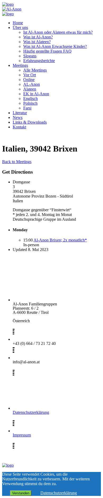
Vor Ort (29, 75)
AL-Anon (31, 84)
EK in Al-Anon (36, 94)
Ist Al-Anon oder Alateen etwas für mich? (58, 32)
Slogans (29, 56)
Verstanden (20, 493)
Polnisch (30, 103)
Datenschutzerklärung (31, 412)
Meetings (20, 65)
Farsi (27, 108)
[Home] (8, 4)
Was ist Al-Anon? (38, 37)
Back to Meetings (16, 161)
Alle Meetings (35, 70)
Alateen (29, 89)
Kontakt (19, 127)
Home (18, 23)
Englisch (30, 98)
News (17, 117)
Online (29, 79)
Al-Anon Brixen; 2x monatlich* (60, 240)
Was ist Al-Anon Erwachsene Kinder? (55, 46)
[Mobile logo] (8, 465)
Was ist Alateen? (37, 41)
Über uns (20, 27)
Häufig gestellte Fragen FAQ (47, 51)
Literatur (20, 112)
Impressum (22, 435)
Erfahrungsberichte (39, 60)
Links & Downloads (30, 122)
